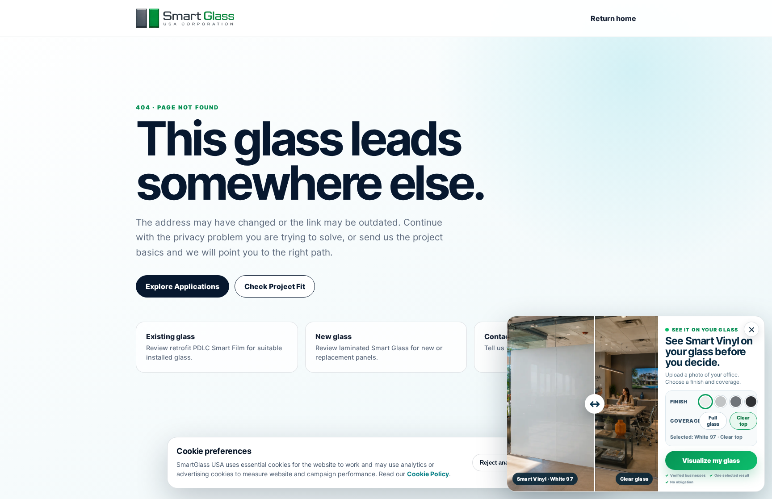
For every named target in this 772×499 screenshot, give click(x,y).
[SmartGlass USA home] (185, 18)
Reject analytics (501, 462)
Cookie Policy (428, 474)
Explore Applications (182, 286)
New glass (379, 346)
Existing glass (214, 346)
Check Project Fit (274, 286)
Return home (613, 18)
